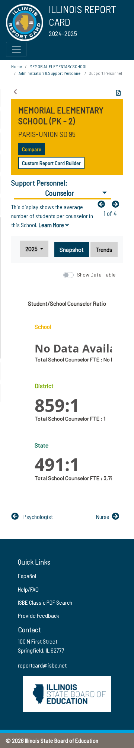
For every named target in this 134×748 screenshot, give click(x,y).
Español (27, 575)
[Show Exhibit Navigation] (15, 92)
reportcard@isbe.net (42, 665)
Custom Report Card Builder (51, 163)
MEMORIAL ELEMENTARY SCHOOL (58, 66)
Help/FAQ (28, 589)
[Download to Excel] (118, 93)
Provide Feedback (38, 615)
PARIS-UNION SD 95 (47, 133)
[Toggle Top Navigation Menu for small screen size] (16, 49)
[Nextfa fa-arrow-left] (117, 203)
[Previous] (103, 203)
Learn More (52, 224)
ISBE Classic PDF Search (45, 602)
